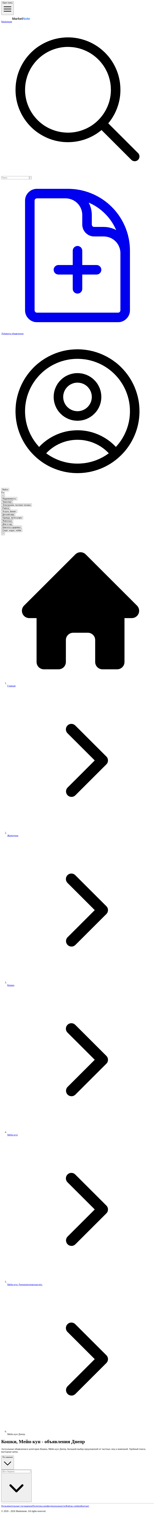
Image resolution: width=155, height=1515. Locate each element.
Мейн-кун (12, 1135)
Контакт (85, 1506)
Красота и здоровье (11, 527)
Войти (5, 489)
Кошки (10, 985)
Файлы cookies (73, 1506)
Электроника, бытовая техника (16, 505)
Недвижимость (9, 499)
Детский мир (8, 514)
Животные (7, 521)
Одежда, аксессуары (12, 518)
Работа (5, 508)
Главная (11, 686)
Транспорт (7, 502)
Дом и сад (7, 524)
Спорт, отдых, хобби (11, 530)
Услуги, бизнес (9, 511)
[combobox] (15, 177)
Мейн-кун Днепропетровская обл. (25, 1284)
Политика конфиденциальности (49, 1506)
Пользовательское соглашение (16, 1506)
